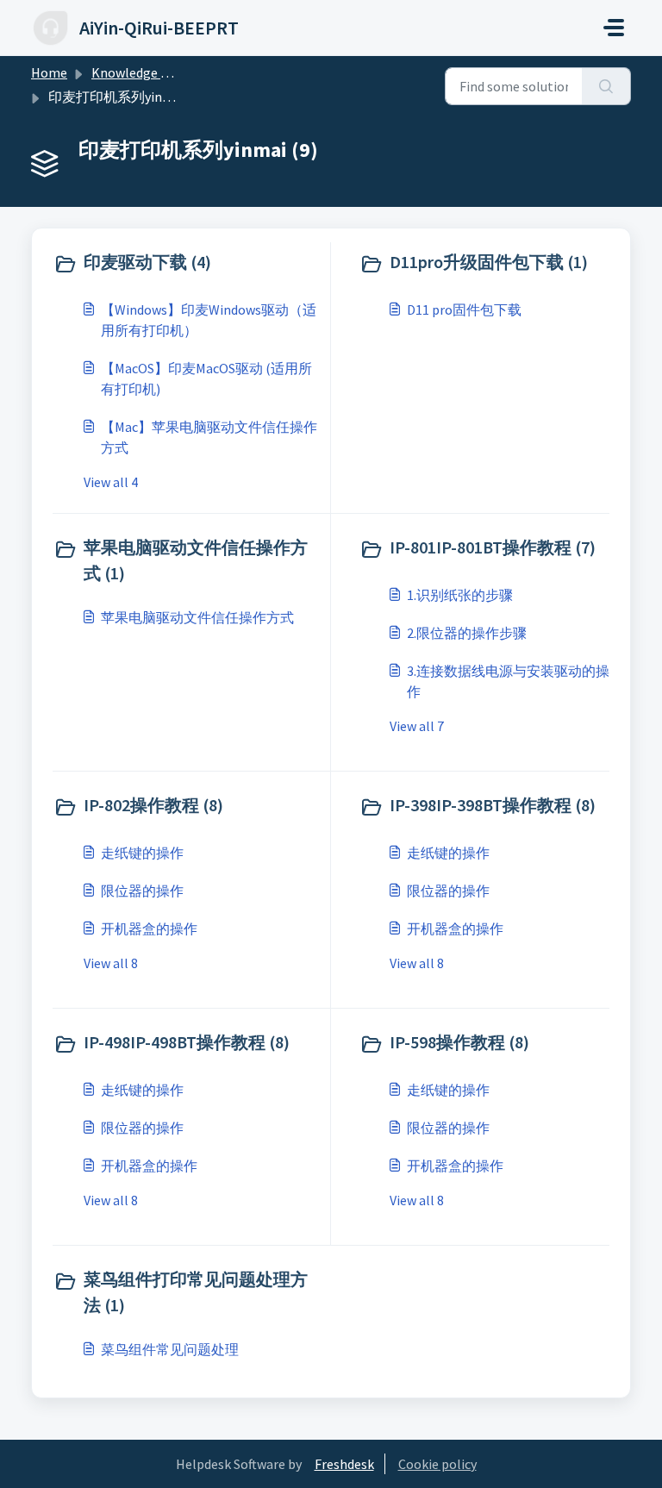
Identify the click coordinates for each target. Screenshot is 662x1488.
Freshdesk (344, 1463)
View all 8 (111, 963)
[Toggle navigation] (613, 27)
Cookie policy (437, 1463)
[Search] (606, 86)
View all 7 (417, 726)
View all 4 (111, 482)
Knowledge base (139, 72)
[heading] (188, 263)
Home (49, 72)
